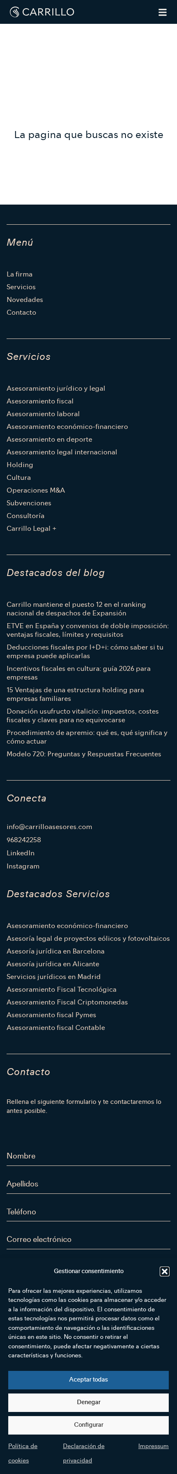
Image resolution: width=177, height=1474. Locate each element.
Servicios (21, 287)
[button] (165, 1271)
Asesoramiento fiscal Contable (56, 1027)
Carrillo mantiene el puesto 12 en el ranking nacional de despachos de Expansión (76, 608)
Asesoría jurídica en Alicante (53, 964)
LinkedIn (21, 853)
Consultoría (25, 515)
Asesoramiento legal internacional (62, 452)
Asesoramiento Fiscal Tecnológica (61, 989)
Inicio (14, 31)
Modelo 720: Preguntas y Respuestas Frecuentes (84, 754)
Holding (20, 465)
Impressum (153, 1446)
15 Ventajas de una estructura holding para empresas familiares (75, 694)
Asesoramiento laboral (43, 414)
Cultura (19, 477)
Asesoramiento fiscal (40, 401)
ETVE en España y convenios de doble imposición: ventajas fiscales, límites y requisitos (88, 630)
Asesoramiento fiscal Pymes (51, 1015)
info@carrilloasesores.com (49, 827)
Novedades (25, 299)
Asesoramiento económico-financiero (67, 426)
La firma (20, 274)
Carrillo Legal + (31, 528)
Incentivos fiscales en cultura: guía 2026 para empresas (79, 673)
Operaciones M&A (36, 490)
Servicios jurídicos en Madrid (54, 976)
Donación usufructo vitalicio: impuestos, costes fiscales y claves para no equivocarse (83, 715)
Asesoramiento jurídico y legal (56, 388)
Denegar (88, 1402)
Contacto (21, 312)
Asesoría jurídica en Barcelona (56, 951)
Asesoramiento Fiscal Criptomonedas (67, 1002)
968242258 (24, 840)
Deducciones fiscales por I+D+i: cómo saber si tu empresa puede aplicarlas (85, 651)
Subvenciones (29, 503)
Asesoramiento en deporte (49, 439)
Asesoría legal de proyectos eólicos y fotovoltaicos (88, 938)
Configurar (88, 1425)
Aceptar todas (88, 1380)
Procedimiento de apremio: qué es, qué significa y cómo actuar (87, 737)
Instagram (23, 866)
